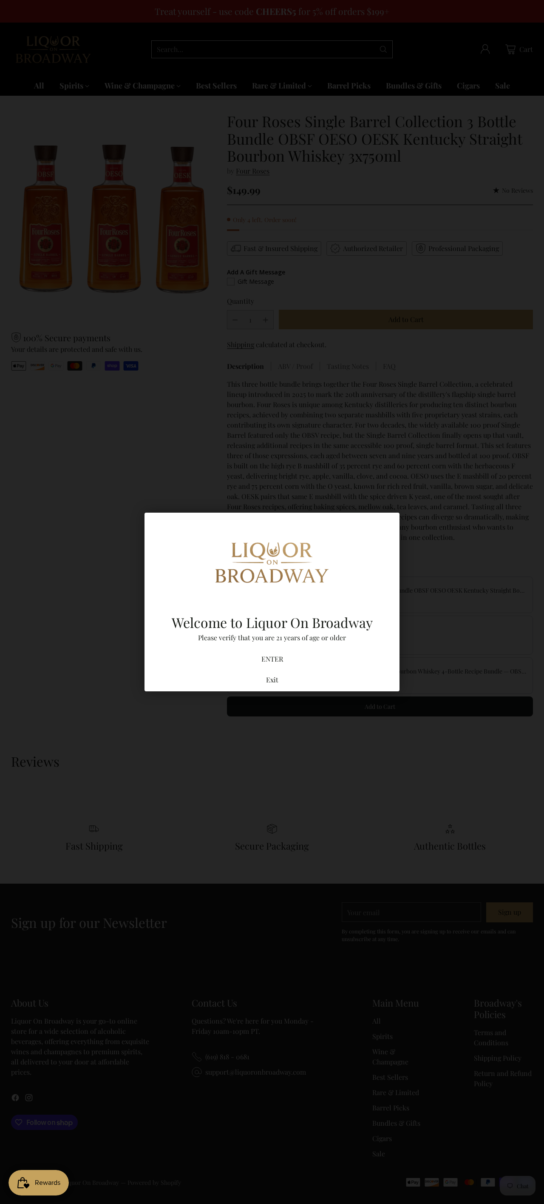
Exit (272, 679)
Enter (272, 658)
